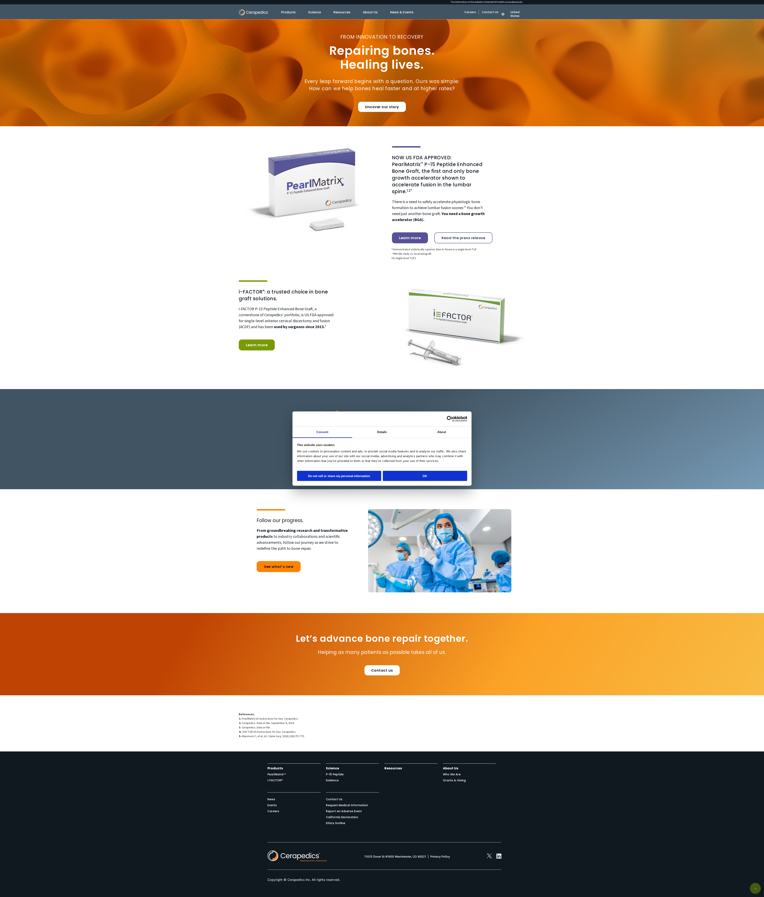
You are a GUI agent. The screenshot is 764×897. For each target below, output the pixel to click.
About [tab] (441, 431)
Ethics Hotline (335, 823)
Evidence (332, 780)
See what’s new (278, 566)
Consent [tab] (322, 431)
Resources (341, 12)
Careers (470, 12)
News (271, 799)
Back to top (755, 888)
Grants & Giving (454, 780)
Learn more (410, 237)
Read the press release (463, 237)
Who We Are (452, 774)
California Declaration (342, 817)
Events (272, 805)
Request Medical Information (347, 805)
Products (288, 12)
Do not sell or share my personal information (339, 476)
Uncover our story (382, 106)
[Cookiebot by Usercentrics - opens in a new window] (449, 419)
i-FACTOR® (275, 780)
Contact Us (490, 12)
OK (425, 476)
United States (514, 14)
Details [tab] (382, 431)
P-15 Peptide (335, 774)
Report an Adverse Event (344, 811)
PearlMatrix (276, 774)
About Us (370, 12)
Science (314, 12)
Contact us (382, 670)
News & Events (401, 12)
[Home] (253, 14)
